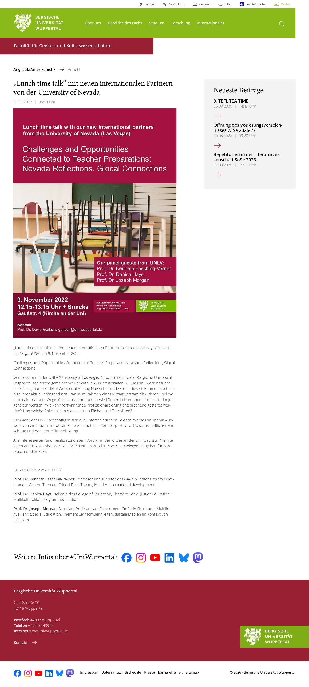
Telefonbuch (177, 4)
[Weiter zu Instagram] (141, 558)
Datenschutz (112, 672)
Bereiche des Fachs (125, 22)
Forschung (180, 22)
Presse (149, 672)
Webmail (204, 4)
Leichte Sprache (255, 4)
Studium (156, 22)
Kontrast (149, 4)
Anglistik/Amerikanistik (35, 69)
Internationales (210, 22)
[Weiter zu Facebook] (126, 558)
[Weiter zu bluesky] (184, 557)
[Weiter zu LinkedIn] (169, 558)
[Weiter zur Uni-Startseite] (47, 23)
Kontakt (21, 642)
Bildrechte (133, 672)
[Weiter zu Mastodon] (198, 557)
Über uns (93, 22)
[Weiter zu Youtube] (155, 557)
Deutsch (286, 4)
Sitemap (192, 672)
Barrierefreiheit (170, 672)
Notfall (227, 4)
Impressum (89, 672)
